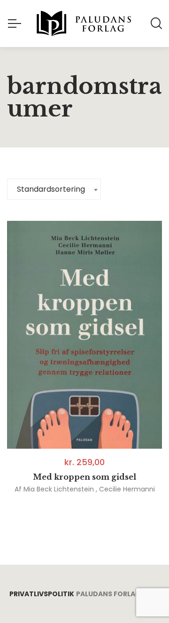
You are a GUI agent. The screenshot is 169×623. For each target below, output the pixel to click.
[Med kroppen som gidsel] (84, 335)
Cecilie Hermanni (127, 489)
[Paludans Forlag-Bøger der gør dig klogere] (84, 23)
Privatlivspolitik (41, 594)
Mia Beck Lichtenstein (58, 489)
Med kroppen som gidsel (84, 477)
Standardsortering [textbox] (51, 189)
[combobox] (54, 189)
